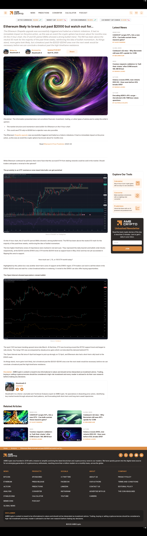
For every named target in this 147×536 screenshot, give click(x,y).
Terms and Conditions (128, 482)
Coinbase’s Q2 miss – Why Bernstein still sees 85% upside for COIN (93, 417)
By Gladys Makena (36, 422)
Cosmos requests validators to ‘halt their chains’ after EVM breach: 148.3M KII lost (127, 66)
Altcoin (86, 429)
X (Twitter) (66, 477)
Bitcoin (7, 477)
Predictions (43, 13)
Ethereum (8, 482)
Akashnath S (15, 53)
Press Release (38, 482)
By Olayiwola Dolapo (120, 103)
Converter (57, 13)
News (32, 13)
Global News (87, 412)
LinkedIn (64, 487)
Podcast (83, 13)
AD (144, 0)
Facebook (65, 482)
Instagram (65, 491)
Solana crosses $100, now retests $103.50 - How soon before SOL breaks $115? (94, 434)
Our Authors (95, 482)
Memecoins (33, 412)
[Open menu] (6, 13)
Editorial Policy (125, 487)
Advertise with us (97, 491)
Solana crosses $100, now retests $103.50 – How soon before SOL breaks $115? (126, 82)
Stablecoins (9, 496)
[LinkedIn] (21, 389)
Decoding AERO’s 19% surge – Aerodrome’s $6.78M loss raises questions (125, 97)
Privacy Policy (124, 477)
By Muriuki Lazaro (36, 439)
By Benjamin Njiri (89, 422)
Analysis (7, 491)
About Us (93, 477)
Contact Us (94, 487)
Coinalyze (58, 341)
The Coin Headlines (126, 491)
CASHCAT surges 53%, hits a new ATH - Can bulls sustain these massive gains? (41, 417)
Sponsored (37, 477)
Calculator (70, 13)
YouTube (64, 496)
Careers (93, 496)
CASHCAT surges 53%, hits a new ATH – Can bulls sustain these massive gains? (126, 37)
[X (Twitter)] (17, 389)
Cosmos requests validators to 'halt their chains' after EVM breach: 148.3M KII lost (41, 434)
